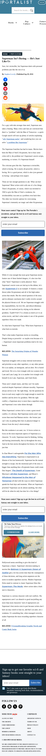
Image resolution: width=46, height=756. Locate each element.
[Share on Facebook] (5, 80)
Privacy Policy (32, 725)
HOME (5, 54)
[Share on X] (5, 84)
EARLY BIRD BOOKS (8, 725)
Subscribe (41, 2)
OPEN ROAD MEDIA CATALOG (11, 735)
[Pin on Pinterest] (5, 89)
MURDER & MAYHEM (8, 731)
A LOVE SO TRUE (7, 718)
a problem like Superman (17, 142)
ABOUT (29, 731)
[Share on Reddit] (5, 98)
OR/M (29, 728)
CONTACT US (31, 735)
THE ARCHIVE (6, 721)
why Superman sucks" (11, 139)
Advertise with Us (34, 718)
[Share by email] (5, 93)
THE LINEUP (6, 728)
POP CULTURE (16, 54)
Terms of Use (32, 721)
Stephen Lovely (10, 74)
